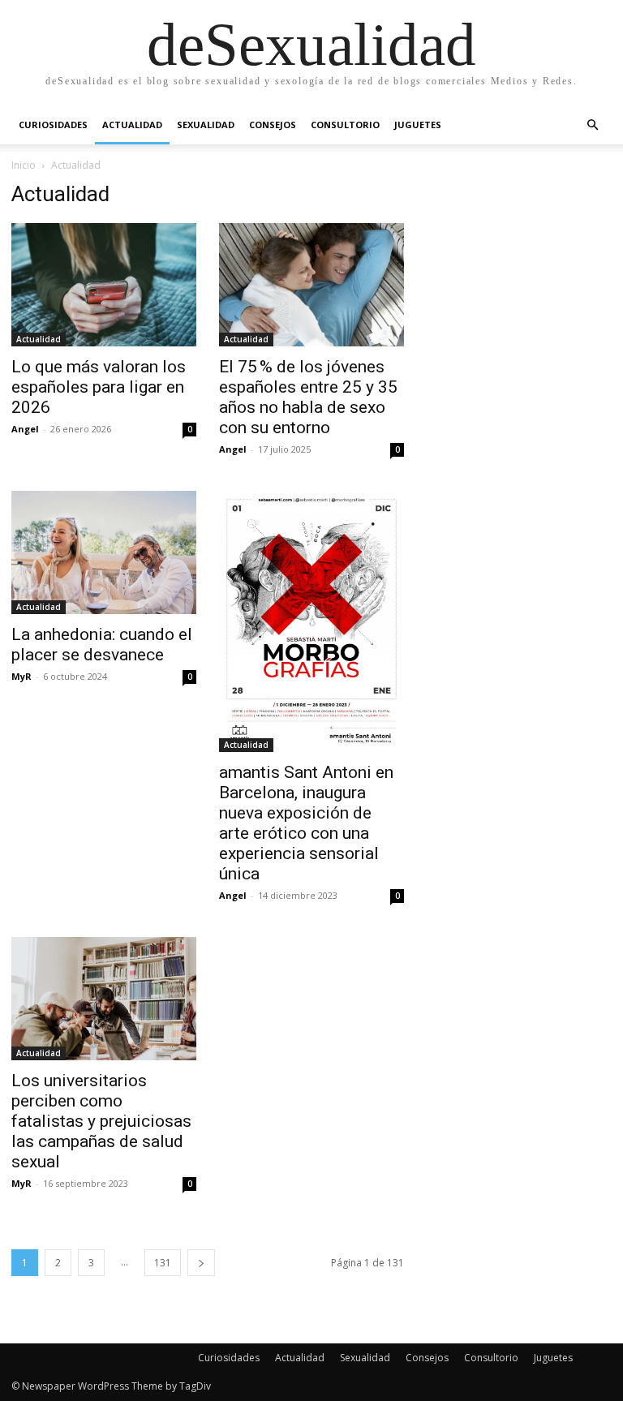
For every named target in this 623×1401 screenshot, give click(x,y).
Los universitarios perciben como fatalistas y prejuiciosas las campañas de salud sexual (101, 1121)
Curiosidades (53, 124)
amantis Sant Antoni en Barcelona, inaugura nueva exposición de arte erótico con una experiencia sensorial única (306, 823)
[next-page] (201, 1262)
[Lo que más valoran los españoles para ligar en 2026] (103, 284)
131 (162, 1263)
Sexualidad (205, 124)
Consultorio (345, 124)
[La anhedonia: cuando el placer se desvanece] (103, 552)
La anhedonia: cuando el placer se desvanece (101, 644)
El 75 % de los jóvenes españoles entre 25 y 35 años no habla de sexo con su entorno (308, 397)
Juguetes (417, 124)
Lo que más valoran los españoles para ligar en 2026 (98, 387)
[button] (592, 125)
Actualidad (132, 124)
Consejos (272, 124)
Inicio (23, 165)
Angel (25, 429)
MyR (21, 676)
